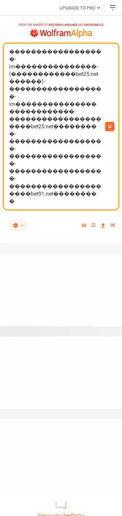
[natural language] (18, 225)
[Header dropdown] (113, 7)
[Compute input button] (110, 126)
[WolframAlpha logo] (61, 33)
